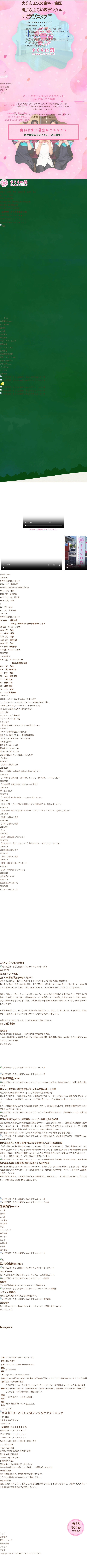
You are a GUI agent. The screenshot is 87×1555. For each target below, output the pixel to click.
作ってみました (6, 791)
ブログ (2, 93)
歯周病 (2, 328)
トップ (2, 72)
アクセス (3, 90)
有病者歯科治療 (6, 354)
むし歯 (2, 1210)
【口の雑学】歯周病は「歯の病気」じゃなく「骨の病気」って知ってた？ (30, 778)
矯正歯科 (3, 338)
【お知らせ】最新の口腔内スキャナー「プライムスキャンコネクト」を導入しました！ (35, 811)
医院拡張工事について (9, 883)
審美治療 (3, 344)
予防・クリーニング (8, 341)
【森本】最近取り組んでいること (13, 863)
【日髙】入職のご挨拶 (9, 824)
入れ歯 (2, 331)
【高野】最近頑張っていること (12, 837)
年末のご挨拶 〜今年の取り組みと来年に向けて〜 (20, 771)
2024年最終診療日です (9, 850)
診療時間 (3, 374)
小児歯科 (3, 334)
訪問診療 (3, 351)
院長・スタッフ (6, 83)
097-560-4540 (11, 1370)
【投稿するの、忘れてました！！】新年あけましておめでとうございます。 (31, 843)
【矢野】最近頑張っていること (12, 870)
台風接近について (7, 876)
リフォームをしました (9, 889)
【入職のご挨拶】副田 (9, 765)
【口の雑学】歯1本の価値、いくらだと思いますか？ (21, 797)
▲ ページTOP (5, 1409)
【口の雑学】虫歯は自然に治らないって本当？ (19, 784)
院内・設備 (4, 87)
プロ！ (2, 830)
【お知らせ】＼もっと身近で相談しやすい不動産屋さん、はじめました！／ (31, 804)
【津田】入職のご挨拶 (9, 817)
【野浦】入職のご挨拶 (9, 857)
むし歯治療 (4, 324)
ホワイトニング (6, 347)
